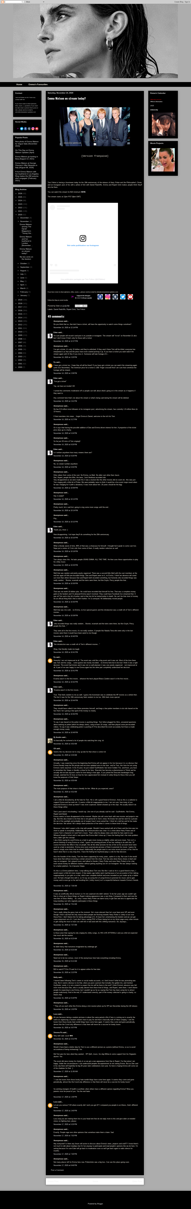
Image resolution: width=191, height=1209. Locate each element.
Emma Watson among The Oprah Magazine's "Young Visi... (26, 228)
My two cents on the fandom (26, 258)
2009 (20, 335)
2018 (20, 303)
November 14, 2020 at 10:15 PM (66, 522)
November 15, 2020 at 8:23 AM (65, 938)
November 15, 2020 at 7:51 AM (65, 904)
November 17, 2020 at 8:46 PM (65, 1165)
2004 (20, 353)
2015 (20, 314)
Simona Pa (58, 1032)
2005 (20, 349)
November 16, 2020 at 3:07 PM (65, 1028)
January (23, 295)
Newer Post (53, 1181)
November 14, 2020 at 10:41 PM (66, 652)
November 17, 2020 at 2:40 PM (65, 1111)
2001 (20, 364)
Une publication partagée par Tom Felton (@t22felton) (83, 279)
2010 (20, 332)
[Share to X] (81, 306)
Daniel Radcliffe (59, 309)
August (23, 271)
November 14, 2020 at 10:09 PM (66, 488)
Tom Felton (81, 309)
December (24, 218)
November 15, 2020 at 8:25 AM (65, 950)
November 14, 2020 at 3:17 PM (65, 419)
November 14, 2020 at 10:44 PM (66, 700)
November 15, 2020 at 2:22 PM (65, 972)
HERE (83, 192)
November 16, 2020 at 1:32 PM (65, 1009)
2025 (20, 197)
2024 (20, 200)
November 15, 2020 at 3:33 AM (65, 755)
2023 (20, 204)
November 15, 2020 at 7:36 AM (65, 886)
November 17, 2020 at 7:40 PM (65, 1154)
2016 (20, 310)
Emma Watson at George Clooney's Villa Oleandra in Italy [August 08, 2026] (26, 165)
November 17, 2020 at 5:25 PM (65, 1124)
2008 (20, 339)
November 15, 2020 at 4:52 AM (65, 792)
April (22, 285)
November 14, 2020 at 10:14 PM (66, 510)
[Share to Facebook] (83, 306)
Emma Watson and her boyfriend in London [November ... (26, 241)
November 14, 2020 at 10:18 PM (66, 551)
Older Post (137, 1181)
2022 (20, 208)
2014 (20, 318)
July (22, 274)
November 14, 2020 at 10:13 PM (66, 499)
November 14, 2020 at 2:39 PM (65, 373)
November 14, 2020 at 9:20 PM (65, 444)
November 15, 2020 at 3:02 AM (65, 744)
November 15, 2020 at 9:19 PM (65, 998)
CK (55, 749)
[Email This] (76, 306)
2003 (20, 356)
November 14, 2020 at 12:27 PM (66, 341)
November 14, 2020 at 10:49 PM (66, 732)
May (22, 281)
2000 (20, 367)
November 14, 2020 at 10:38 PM (66, 615)
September (25, 267)
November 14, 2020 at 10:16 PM (66, 538)
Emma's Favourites (38, 84)
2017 (20, 307)
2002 (20, 360)
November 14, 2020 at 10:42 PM (66, 682)
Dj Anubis (57, 737)
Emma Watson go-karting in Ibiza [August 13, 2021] (26, 158)
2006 (20, 346)
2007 (20, 342)
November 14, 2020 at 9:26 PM (65, 456)
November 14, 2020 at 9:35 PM (65, 467)
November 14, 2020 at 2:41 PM (65, 401)
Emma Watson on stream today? (26, 251)
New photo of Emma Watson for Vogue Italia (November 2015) (27, 143)
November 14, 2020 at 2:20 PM (65, 357)
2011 (20, 328)
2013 (20, 321)
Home (19, 84)
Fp (55, 362)
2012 (20, 325)
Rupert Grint (71, 309)
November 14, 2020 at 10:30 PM (66, 583)
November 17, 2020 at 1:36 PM (65, 1097)
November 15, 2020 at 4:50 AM (65, 780)
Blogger (100, 1204)
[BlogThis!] (78, 306)
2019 (20, 300)
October (23, 263)
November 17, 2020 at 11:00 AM (66, 1071)
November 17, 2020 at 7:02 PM (65, 1136)
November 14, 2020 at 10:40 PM (66, 636)
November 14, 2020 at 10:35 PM (66, 602)
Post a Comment (57, 1170)
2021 (20, 211)
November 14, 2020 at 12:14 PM (66, 327)
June (22, 278)
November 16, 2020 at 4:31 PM (65, 1039)
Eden (56, 332)
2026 (20, 193)
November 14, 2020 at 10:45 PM (66, 714)
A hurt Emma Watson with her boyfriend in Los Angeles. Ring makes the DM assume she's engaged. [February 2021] (27, 176)
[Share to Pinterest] (86, 306)
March (23, 288)
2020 (20, 215)
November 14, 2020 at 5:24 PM (65, 433)
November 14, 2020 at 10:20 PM (66, 565)
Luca (55, 1014)
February (24, 292)
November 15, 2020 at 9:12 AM (65, 961)
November (24, 221)
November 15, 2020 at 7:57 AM (65, 925)
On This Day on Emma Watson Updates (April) (24, 151)
